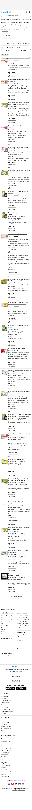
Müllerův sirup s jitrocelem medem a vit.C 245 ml (18, 213)
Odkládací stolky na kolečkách (8, 630)
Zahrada (19, 645)
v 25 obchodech (12, 164)
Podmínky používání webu (19, 790)
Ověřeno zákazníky (5, 765)
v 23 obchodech (12, 320)
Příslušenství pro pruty (6, 616)
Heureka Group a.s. (18, 788)
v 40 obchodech (12, 97)
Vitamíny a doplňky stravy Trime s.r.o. (8, 647)
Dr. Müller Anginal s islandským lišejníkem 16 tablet (19, 392)
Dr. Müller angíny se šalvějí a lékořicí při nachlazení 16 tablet (18, 574)
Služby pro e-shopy (5, 746)
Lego (18, 643)
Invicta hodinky (5, 626)
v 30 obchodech (12, 428)
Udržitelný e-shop (5, 776)
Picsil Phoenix (20, 628)
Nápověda (3, 759)
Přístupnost (4, 713)
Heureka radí (4, 724)
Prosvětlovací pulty (6, 622)
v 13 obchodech (12, 120)
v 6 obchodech (11, 295)
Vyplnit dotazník (16, 682)
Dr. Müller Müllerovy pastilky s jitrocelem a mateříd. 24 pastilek (19, 171)
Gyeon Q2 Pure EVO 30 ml (23, 626)
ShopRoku (3, 768)
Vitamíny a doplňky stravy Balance (8, 641)
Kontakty (3, 698)
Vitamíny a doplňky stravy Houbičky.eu (8, 649)
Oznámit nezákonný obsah (7, 711)
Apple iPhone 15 (20, 635)
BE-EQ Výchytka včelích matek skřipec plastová (24, 624)
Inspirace (3, 774)
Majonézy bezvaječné (6, 628)
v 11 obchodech (12, 589)
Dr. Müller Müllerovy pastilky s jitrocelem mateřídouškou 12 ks (18, 528)
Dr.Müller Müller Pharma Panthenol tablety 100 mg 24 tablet (19, 80)
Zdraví (8, 19)
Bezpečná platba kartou (7, 733)
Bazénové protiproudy (6, 620)
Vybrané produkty (22, 613)
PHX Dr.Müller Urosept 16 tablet (16, 348)
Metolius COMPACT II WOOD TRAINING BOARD (24, 618)
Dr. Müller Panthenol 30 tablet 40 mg (17, 234)
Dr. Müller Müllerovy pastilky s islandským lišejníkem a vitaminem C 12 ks (19, 280)
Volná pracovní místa (6, 703)
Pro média (3, 705)
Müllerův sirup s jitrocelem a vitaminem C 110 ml (18, 326)
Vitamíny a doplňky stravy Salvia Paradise (8, 643)
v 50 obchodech (12, 207)
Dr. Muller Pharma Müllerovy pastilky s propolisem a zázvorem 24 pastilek (18, 303)
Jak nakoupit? (4, 720)
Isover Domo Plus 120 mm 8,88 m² (24, 622)
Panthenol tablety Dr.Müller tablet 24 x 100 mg (19, 434)
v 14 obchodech (12, 408)
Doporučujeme (21, 632)
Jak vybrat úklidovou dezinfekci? (8, 660)
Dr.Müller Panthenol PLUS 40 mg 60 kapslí (19, 58)
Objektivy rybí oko (5, 632)
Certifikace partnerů (6, 772)
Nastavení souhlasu (6, 729)
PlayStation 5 (20, 641)
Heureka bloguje (5, 707)
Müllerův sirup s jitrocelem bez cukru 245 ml (19, 414)
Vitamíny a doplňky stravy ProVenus (8, 645)
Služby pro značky (5, 750)
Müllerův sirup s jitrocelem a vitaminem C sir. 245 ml (18, 192)
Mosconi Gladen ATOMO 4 (23, 616)
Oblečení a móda (21, 649)
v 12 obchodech (12, 250)
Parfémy (19, 637)
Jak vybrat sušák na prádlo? (7, 656)
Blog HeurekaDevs (5, 709)
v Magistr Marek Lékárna (14, 449)
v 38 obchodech (12, 364)
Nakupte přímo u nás (6, 726)
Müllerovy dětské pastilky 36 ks (16, 459)
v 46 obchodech (12, 74)
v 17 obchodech (12, 385)
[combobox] (16, 15)
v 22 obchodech (12, 186)
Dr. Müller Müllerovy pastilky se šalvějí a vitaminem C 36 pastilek (18, 148)
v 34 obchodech (12, 343)
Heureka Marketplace (6, 748)
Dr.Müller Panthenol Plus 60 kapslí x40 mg (19, 255)
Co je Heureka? (4, 696)
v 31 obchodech (12, 228)
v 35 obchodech (12, 141)
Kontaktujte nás (16, 676)
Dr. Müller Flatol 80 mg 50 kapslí (16, 126)
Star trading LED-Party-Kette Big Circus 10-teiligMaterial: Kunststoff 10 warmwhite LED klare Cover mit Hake (24, 620)
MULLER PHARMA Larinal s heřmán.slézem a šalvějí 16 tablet (19, 371)
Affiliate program (5, 755)
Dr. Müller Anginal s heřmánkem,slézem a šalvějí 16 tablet (18, 551)
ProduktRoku (4, 770)
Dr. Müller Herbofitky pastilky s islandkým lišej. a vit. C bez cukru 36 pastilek (19, 479)
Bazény (18, 639)
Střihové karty (4, 624)
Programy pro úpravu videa (7, 618)
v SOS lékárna (11, 269)
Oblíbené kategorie (7, 613)
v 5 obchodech (11, 494)
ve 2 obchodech (12, 568)
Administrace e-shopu (6, 742)
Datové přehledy (5, 752)
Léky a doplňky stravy (15, 19)
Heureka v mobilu (5, 722)
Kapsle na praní (5, 634)
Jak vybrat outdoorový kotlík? (8, 658)
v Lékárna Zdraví (12, 517)
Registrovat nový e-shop (7, 744)
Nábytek (19, 647)
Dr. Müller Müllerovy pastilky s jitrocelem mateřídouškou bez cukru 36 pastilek (18, 103)
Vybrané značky (5, 638)
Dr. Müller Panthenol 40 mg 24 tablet (17, 502)
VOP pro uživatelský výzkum (8, 735)
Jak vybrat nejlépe (6, 653)
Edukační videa (4, 757)
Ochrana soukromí (5, 731)
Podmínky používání (6, 700)
